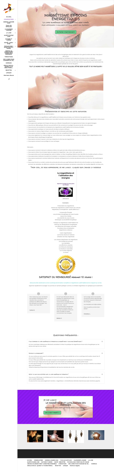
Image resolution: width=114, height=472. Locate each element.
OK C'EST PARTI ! (52, 413)
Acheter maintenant (66, 32)
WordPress (47, 469)
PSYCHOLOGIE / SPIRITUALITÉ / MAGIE (8, 47)
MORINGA (9, 63)
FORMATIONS (9, 56)
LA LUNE (8, 33)
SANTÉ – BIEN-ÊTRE (8, 43)
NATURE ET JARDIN (8, 39)
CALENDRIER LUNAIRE (9, 30)
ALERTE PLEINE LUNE (8, 36)
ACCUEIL (8, 17)
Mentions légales (9, 75)
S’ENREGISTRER (9, 19)
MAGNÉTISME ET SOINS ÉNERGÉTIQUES (65, 17)
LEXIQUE (8, 72)
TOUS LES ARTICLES (9, 26)
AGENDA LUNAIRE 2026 (8, 22)
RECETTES (9, 70)
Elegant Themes (35, 469)
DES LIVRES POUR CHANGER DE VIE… (8, 60)
